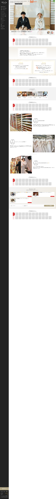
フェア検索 (49, 205)
